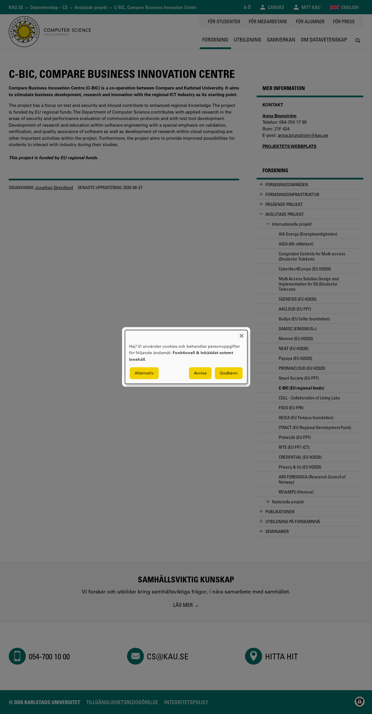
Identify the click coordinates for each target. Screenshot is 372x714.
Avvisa (200, 373)
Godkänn (229, 373)
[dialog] (186, 357)
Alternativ (144, 373)
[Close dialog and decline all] (241, 333)
